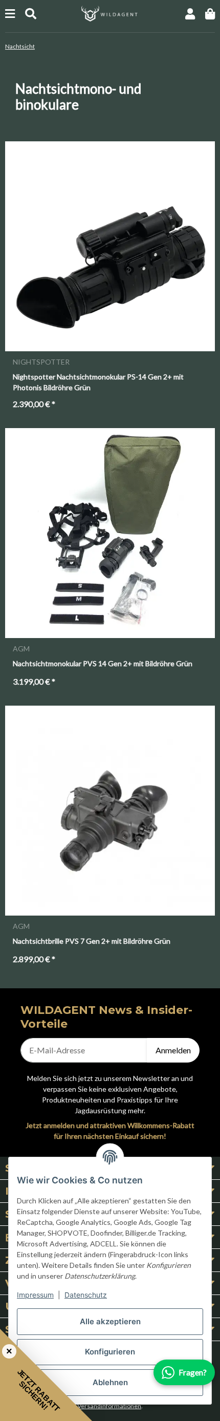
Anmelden (173, 1050)
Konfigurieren (110, 1351)
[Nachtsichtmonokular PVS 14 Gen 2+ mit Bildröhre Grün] (110, 533)
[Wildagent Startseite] (110, 12)
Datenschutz (85, 1294)
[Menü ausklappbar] (10, 13)
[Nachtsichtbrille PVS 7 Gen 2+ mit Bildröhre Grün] (110, 811)
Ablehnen (110, 1382)
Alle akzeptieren (110, 1321)
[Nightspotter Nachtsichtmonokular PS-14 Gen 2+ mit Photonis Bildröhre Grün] (110, 246)
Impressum (35, 1294)
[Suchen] (30, 13)
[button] (190, 13)
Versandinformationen (109, 1406)
